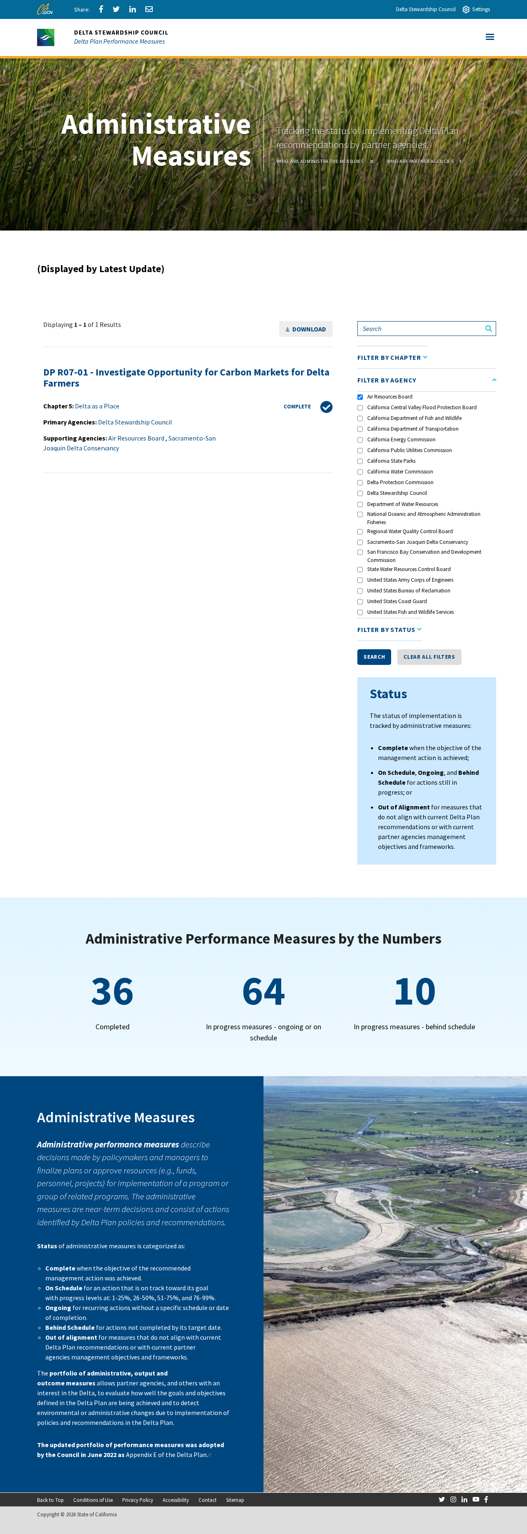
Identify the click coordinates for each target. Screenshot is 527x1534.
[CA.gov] (46, 11)
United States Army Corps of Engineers (410, 579)
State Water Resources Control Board (409, 569)
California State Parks (391, 460)
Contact (207, 1500)
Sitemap (235, 1500)
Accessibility (176, 1500)
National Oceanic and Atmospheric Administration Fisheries (423, 518)
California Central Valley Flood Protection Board (422, 407)
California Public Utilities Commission (409, 450)
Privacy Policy (137, 1500)
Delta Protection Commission (400, 482)
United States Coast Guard (397, 601)
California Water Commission (400, 471)
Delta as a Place (97, 406)
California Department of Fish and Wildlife (414, 418)
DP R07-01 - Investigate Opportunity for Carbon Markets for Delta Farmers (186, 377)
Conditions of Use (93, 1500)
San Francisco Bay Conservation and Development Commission (424, 556)
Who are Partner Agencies (420, 161)
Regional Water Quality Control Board (410, 531)
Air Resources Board (390, 396)
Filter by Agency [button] (386, 380)
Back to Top (50, 1500)
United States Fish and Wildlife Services (410, 611)
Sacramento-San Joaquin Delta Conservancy (417, 542)
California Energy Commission (401, 439)
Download (309, 329)
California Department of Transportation (413, 428)
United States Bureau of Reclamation (408, 590)
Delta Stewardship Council (426, 9)
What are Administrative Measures (320, 161)
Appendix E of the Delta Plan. (167, 1454)
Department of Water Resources (402, 504)
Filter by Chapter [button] (389, 357)
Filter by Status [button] (386, 629)
